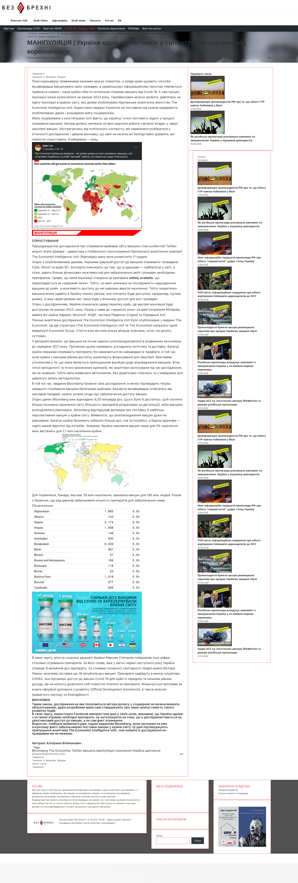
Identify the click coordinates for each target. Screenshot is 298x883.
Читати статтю (39, 763)
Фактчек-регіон (151, 28)
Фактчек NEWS (52, 28)
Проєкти (95, 20)
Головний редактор (228, 790)
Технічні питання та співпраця (233, 793)
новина (53, 92)
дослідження (115, 383)
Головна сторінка (37, 33)
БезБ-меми (79, 20)
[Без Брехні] (26, 7)
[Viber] (34, 770)
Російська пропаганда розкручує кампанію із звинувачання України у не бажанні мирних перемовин (227, 366)
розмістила (123, 257)
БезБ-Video (41, 20)
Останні (201, 157)
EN (119, 20)
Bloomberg (40, 750)
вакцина (89, 750)
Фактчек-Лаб (19, 20)
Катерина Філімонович (38, 57)
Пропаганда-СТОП (28, 28)
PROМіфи (133, 28)
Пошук (159, 835)
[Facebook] (32, 770)
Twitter (77, 750)
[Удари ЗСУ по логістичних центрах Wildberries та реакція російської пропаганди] (215, 397)
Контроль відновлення (111, 28)
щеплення (152, 750)
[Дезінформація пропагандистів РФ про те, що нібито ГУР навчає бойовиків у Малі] (207, 98)
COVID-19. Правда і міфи (80, 28)
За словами (97, 668)
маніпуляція (105, 750)
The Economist (60, 750)
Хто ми (109, 20)
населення (123, 750)
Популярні (203, 160)
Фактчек (9, 28)
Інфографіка (59, 20)
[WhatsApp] (33, 770)
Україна (138, 750)
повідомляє (143, 658)
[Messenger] (1, 855)
